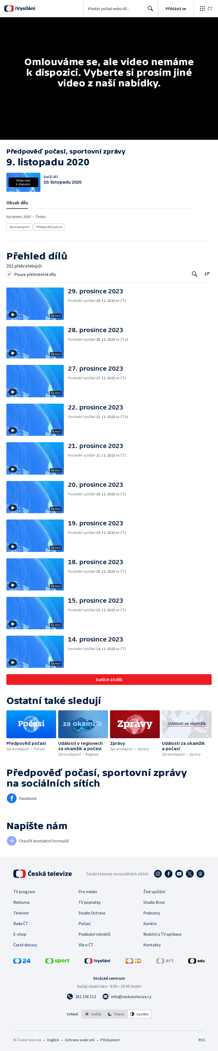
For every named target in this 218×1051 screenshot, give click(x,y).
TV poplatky (89, 902)
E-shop (19, 934)
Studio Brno (154, 902)
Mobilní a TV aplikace (162, 934)
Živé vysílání (154, 891)
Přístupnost (110, 1039)
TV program (24, 891)
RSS (202, 1039)
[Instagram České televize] (158, 873)
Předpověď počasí (49, 227)
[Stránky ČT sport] (57, 962)
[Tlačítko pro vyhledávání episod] (194, 274)
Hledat (150, 8)
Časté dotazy (25, 944)
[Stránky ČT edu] (196, 962)
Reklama (21, 902)
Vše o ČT (86, 944)
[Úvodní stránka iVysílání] (24, 8)
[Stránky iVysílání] (98, 962)
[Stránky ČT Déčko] (133, 962)
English (53, 1039)
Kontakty (152, 944)
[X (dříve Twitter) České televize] (190, 873)
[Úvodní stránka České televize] (43, 873)
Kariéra (150, 923)
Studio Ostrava (91, 912)
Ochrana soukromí (80, 1039)
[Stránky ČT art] (164, 962)
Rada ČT (20, 923)
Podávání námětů (94, 934)
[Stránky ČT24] (21, 962)
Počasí (84, 923)
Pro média (87, 891)
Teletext (21, 912)
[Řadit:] (207, 273)
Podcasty (151, 912)
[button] (37, 304)
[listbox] (116, 1014)
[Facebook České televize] (168, 873)
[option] (93, 1014)
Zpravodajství (19, 227)
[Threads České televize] (200, 873)
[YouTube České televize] (179, 873)
